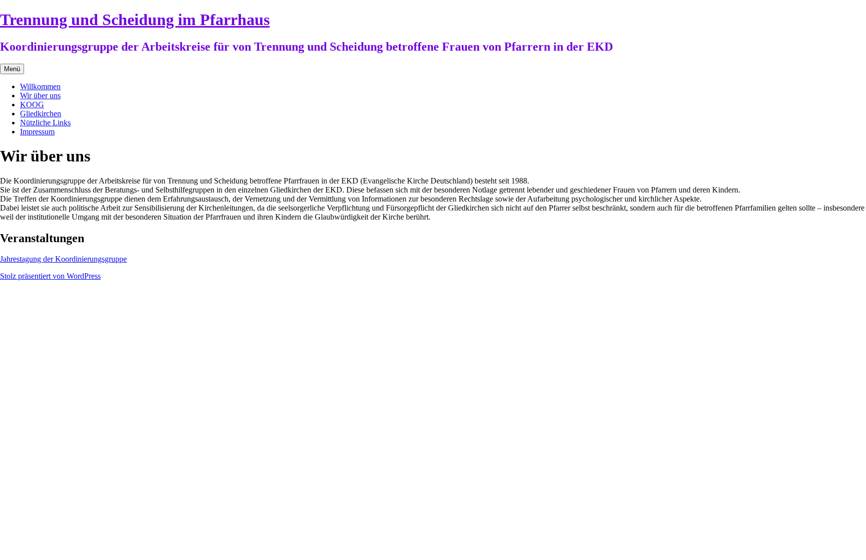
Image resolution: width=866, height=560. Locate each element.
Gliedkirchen (40, 113)
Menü (12, 69)
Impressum (37, 131)
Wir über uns (40, 95)
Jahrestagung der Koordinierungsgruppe (63, 259)
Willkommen (40, 86)
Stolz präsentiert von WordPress (50, 276)
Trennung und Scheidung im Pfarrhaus (135, 20)
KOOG (32, 104)
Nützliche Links (45, 122)
